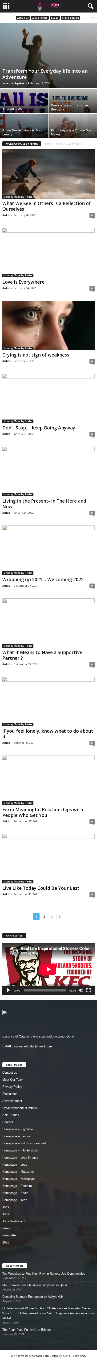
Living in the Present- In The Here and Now (44, 504)
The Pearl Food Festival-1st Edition (26, 1330)
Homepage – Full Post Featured (24, 1143)
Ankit (6, 215)
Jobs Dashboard (13, 1221)
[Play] (8, 990)
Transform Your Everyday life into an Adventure (45, 74)
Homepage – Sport (15, 1193)
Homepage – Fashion (16, 1136)
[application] (48, 969)
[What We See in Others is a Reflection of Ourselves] (48, 174)
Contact (7, 1122)
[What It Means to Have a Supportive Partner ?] (48, 623)
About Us (23, 17)
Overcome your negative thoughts (69, 107)
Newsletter (9, 1235)
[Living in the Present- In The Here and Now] (48, 471)
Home (48, 143)
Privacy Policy (12, 1086)
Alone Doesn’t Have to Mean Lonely (23, 132)
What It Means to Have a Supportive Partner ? (42, 655)
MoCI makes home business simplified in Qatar (34, 1285)
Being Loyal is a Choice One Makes (71, 132)
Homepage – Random (17, 1186)
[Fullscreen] (88, 990)
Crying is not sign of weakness (35, 355)
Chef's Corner (70, 17)
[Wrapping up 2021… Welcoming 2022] (48, 550)
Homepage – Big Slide (17, 1129)
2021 (5, 1242)
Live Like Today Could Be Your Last (40, 888)
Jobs (5, 1207)
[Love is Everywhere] (48, 252)
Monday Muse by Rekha (18, 196)
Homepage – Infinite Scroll (20, 1150)
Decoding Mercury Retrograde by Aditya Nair (32, 1296)
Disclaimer (9, 1094)
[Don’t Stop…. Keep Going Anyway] (48, 398)
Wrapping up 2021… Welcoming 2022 (43, 579)
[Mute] (81, 990)
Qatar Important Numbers (19, 1108)
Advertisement (12, 1101)
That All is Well (13, 109)
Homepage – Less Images (20, 1157)
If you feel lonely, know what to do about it (47, 734)
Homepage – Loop (14, 1164)
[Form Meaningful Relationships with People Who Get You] (48, 780)
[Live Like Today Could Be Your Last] (48, 858)
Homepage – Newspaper (19, 1178)
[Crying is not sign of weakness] (48, 325)
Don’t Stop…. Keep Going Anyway (38, 428)
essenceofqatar (13, 83)
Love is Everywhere (23, 282)
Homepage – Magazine (18, 1171)
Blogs (55, 17)
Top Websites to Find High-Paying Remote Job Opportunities (43, 1273)
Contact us (9, 1072)
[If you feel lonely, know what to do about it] (48, 701)
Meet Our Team (13, 1079)
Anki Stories (40, 17)
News (6, 1228)
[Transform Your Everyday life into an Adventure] (48, 55)
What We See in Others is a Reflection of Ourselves (46, 206)
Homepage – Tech (14, 1200)
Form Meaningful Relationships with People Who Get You (42, 812)
